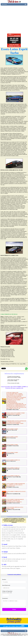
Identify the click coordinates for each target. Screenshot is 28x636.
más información (20, 635)
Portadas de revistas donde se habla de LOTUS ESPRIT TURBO (14, 377)
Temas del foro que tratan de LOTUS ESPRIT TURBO (13, 380)
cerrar (25, 635)
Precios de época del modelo (13, 383)
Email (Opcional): (6, 585)
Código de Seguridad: (7, 591)
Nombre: (4, 579)
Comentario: (5, 598)
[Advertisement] (14, 20)
